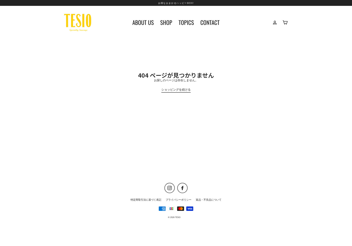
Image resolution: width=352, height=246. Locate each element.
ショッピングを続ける (176, 89)
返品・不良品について (208, 199)
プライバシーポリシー (178, 199)
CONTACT (210, 22)
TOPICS (186, 22)
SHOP (166, 22)
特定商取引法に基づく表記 (146, 199)
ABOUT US (143, 22)
